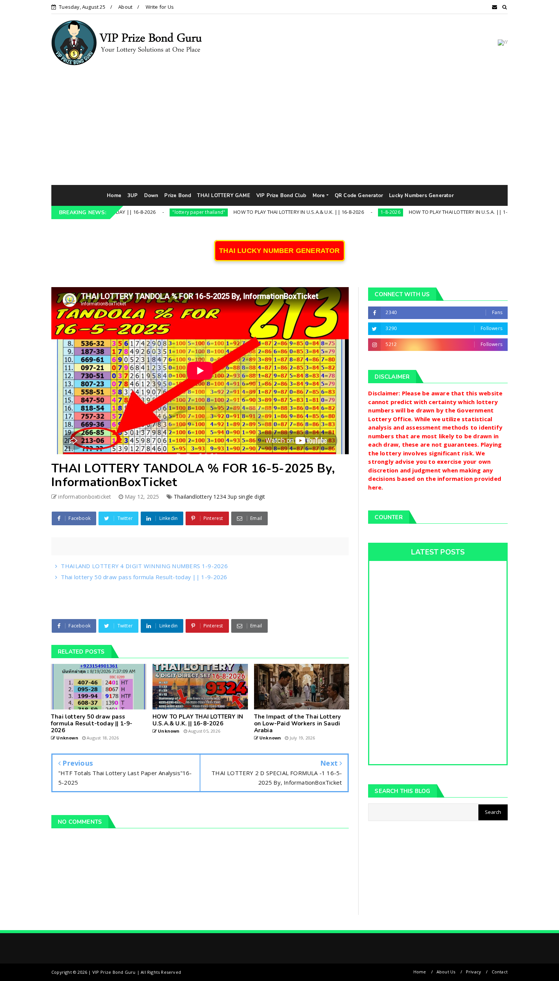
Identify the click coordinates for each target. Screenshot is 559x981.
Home (114, 195)
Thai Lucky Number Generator (279, 250)
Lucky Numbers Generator (421, 195)
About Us (446, 972)
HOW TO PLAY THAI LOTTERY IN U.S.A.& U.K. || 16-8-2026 (266, 212)
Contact (500, 972)
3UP (132, 195)
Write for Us (160, 6)
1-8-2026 (358, 212)
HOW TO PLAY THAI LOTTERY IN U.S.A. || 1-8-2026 (433, 212)
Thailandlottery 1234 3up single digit (219, 496)
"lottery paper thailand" (166, 212)
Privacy (473, 972)
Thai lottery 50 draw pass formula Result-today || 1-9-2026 (144, 577)
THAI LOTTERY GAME (223, 195)
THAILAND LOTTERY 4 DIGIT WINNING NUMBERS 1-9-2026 (144, 566)
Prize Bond (177, 195)
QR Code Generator (359, 195)
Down (151, 195)
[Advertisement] (279, 128)
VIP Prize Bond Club (281, 195)
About (125, 6)
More (319, 195)
